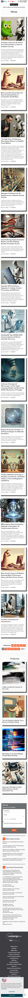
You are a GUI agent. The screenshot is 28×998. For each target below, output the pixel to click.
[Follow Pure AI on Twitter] (6, 1)
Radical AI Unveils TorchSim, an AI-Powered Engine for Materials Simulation (12, 432)
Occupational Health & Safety (14, 964)
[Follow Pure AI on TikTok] (8, 1)
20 (18, 645)
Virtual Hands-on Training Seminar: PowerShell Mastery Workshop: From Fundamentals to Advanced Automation (12, 872)
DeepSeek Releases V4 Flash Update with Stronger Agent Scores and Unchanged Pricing (13, 855)
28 (19, 649)
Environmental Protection (14, 956)
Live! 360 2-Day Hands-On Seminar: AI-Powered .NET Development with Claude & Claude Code (13, 910)
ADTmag (14, 948)
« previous (6, 645)
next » (23, 649)
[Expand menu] (2, 1)
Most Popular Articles (13, 839)
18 (12, 645)
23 (3, 649)
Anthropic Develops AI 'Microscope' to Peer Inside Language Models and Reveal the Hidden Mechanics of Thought (12, 387)
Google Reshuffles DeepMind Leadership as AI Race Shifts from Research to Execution (14, 859)
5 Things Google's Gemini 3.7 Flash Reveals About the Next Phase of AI (13, 846)
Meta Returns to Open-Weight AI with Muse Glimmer (12, 755)
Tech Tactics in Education (14, 976)
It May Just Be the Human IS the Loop (12, 688)
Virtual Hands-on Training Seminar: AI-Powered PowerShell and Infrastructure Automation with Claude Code (12, 916)
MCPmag (14, 960)
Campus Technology (14, 954)
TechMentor (14, 974)
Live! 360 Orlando (7, 885)
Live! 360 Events (14, 958)
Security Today (14, 970)
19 (15, 645)
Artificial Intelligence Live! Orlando (11, 889)
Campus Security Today (14, 952)
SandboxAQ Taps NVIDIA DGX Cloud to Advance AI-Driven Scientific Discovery (11, 337)
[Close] (21, 978)
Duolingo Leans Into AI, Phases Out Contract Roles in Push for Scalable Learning (12, 45)
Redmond (14, 966)
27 (15, 649)
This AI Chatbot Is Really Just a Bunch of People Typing (13, 721)
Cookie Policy (4, 988)
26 (12, 649)
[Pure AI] (14, 4)
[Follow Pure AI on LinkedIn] (5, 1)
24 (6, 649)
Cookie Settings (12, 991)
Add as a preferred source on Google (23, 1)
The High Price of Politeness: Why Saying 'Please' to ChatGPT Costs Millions (12, 141)
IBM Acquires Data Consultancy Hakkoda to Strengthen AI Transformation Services (12, 526)
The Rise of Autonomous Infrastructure (9, 621)
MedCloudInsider (14, 962)
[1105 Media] (14, 940)
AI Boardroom (14, 946)
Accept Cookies (12, 995)
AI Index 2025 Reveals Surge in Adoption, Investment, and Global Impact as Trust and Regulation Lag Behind (13, 478)
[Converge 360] (14, 936)
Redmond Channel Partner (14, 968)
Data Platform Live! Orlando (9, 900)
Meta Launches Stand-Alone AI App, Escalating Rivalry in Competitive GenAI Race (12, 95)
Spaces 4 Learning (14, 972)
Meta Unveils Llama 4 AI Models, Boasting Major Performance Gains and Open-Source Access (12, 575)
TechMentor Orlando (8, 904)
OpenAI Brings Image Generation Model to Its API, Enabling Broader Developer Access (12, 242)
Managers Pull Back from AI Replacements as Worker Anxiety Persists (12, 195)
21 (21, 645)
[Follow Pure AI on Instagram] (10, 1)
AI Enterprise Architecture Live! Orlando (12, 892)
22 (24, 645)
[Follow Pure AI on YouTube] (13, 1)
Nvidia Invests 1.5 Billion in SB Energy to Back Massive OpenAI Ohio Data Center (14, 850)
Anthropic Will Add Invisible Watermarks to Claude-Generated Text (12, 789)
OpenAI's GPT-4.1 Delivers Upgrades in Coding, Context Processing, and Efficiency (11, 288)
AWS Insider (14, 950)
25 (9, 649)
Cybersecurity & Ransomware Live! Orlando (13, 896)
